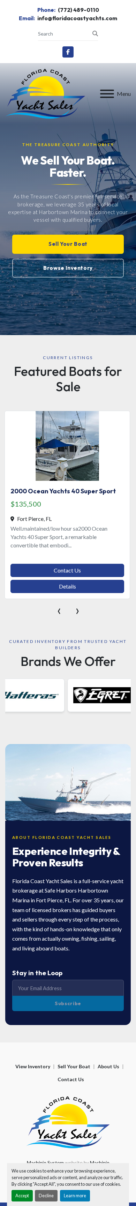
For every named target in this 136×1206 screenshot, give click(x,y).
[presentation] (59, 609)
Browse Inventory (68, 268)
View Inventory (32, 1066)
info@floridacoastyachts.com (76, 18)
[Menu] (107, 94)
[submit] (95, 33)
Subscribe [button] (68, 1003)
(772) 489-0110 (78, 9)
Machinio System (45, 1163)
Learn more (75, 1195)
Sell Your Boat (68, 244)
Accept (22, 1195)
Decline (46, 1195)
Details (67, 586)
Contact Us (67, 570)
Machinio (99, 1163)
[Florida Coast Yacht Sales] (68, 1122)
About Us (108, 1066)
